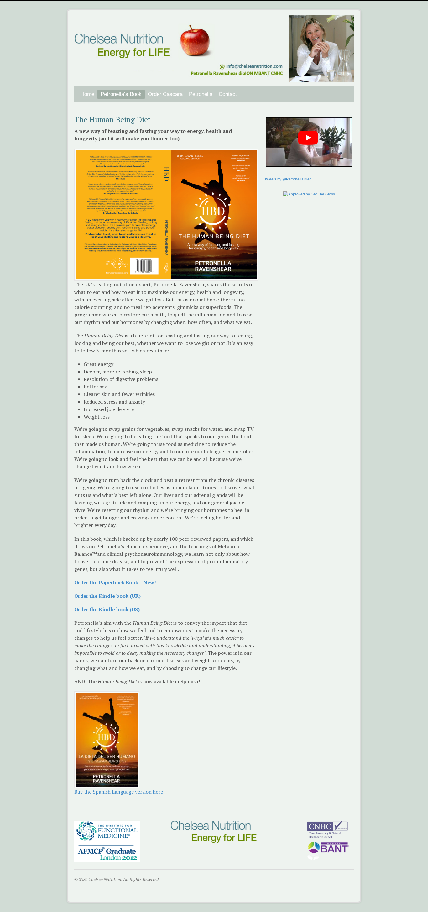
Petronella (200, 94)
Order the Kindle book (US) (107, 609)
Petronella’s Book (121, 94)
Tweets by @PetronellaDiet (287, 179)
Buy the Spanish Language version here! (119, 791)
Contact (228, 94)
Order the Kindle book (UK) (107, 595)
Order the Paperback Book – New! (115, 582)
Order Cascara (165, 94)
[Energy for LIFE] (214, 78)
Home (87, 94)
